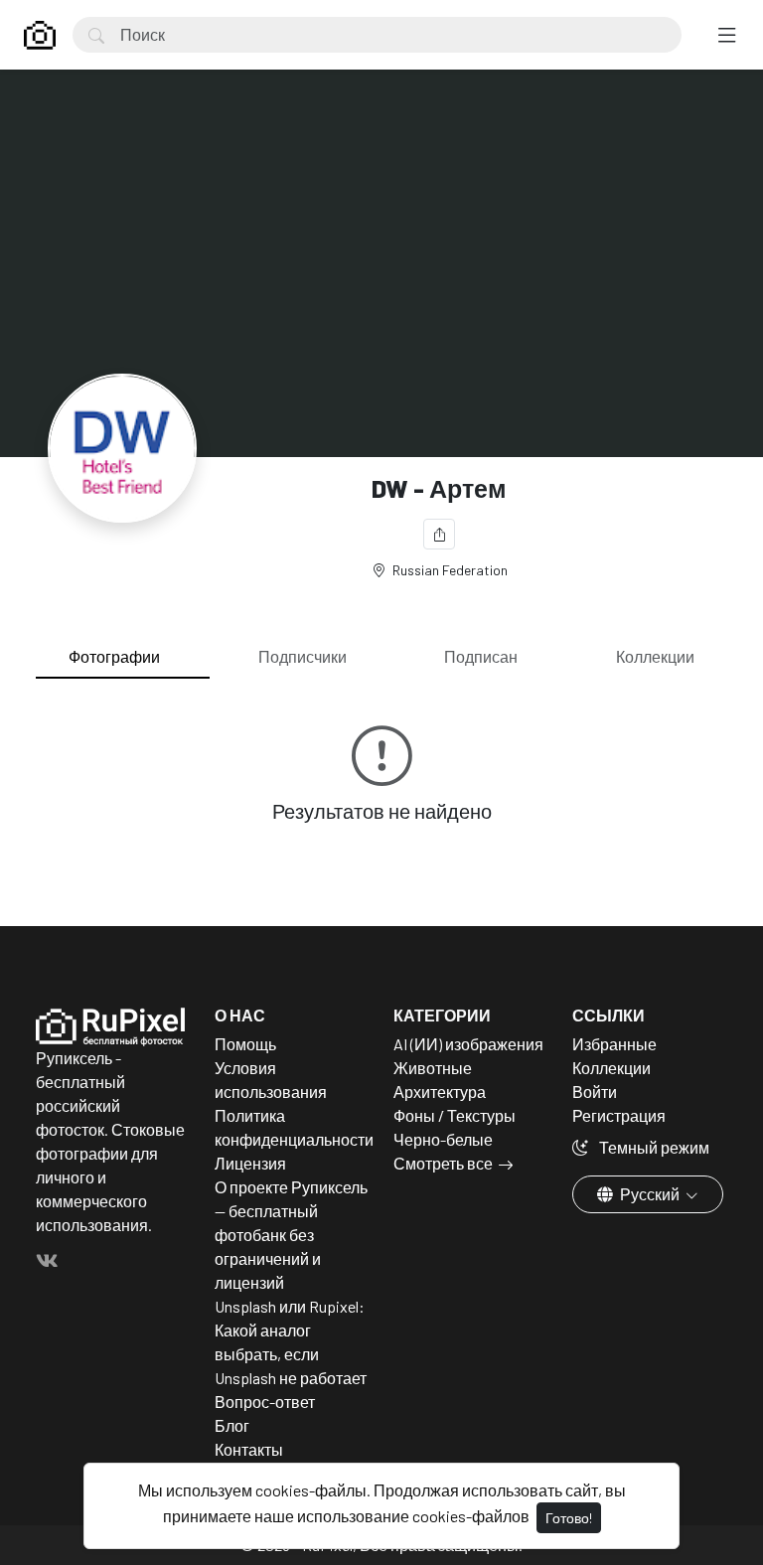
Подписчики (302, 656)
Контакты (249, 1449)
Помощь (245, 1043)
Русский (650, 1193)
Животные (432, 1067)
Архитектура (439, 1091)
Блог (232, 1425)
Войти (594, 1091)
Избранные (614, 1043)
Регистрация (619, 1115)
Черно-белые (443, 1139)
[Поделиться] (439, 534)
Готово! (568, 1517)
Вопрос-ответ (265, 1401)
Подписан (481, 656)
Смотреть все (443, 1163)
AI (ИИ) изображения (468, 1043)
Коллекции (655, 656)
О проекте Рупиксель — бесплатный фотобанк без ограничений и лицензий (291, 1234)
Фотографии (114, 656)
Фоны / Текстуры (454, 1115)
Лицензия (250, 1163)
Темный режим (652, 1147)
